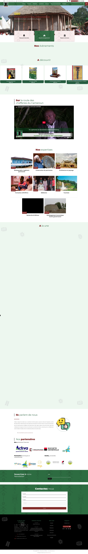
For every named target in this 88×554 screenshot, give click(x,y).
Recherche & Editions (33, 215)
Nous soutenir (66, 526)
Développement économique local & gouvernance (55, 215)
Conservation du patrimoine (44, 170)
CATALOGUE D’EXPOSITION (10, 81)
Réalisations (52, 527)
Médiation (44, 193)
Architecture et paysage (66, 170)
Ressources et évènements (51, 535)
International (52, 530)
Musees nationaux (64, 38)
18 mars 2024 (36, 526)
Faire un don (74, 1)
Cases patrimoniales (24, 38)
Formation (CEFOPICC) (21, 193)
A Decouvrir (51, 532)
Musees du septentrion (44, 38)
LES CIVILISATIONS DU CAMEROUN (55, 81)
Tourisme (66, 193)
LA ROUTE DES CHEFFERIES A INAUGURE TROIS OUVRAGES (36, 536)
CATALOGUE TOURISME (33, 81)
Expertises (51, 525)
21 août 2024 (36, 522)
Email (49, 474)
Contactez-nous (66, 523)
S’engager (51, 537)
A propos (51, 523)
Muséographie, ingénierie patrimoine (21, 170)
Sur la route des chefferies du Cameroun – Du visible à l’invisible (77, 82)
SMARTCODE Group (48, 552)
